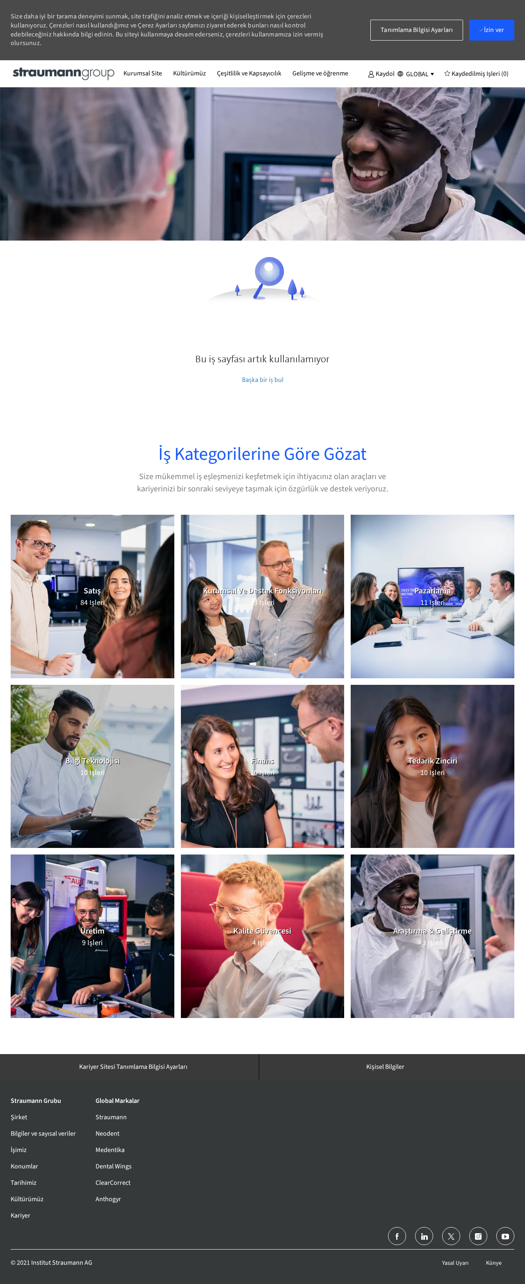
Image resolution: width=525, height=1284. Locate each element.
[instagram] (478, 1236)
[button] (381, 73)
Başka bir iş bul (262, 379)
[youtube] (505, 1236)
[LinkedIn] (424, 1236)
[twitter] (451, 1236)
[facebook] (397, 1236)
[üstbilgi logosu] (64, 73)
